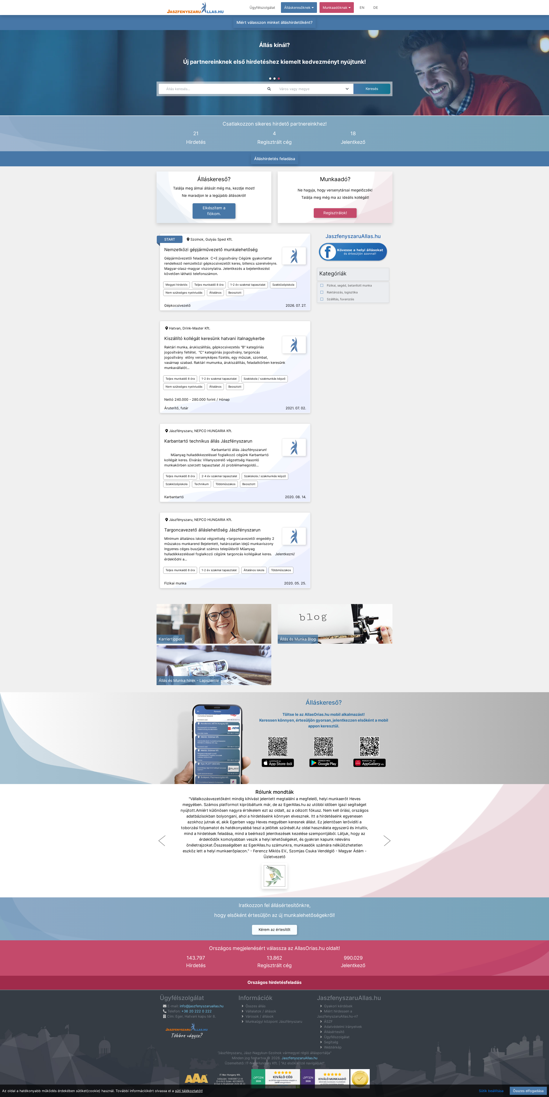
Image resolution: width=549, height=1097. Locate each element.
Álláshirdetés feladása (274, 158)
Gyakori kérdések (338, 1006)
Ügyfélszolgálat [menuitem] (262, 7)
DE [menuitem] (375, 7)
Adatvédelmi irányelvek (343, 1026)
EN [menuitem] (362, 7)
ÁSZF (328, 1021)
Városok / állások (260, 1016)
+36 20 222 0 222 (196, 1011)
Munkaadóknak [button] (335, 7)
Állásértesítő (334, 1032)
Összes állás (255, 1006)
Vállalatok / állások (261, 1011)
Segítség (331, 1042)
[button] (162, 840)
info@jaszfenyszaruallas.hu (201, 1006)
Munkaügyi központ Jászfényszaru (274, 1021)
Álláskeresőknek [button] (298, 7)
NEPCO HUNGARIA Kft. (213, 431)
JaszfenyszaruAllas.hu (299, 1058)
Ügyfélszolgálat (337, 1037)
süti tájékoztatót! (189, 1091)
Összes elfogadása (528, 1091)
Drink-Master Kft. (196, 328)
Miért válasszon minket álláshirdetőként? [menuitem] (274, 22)
